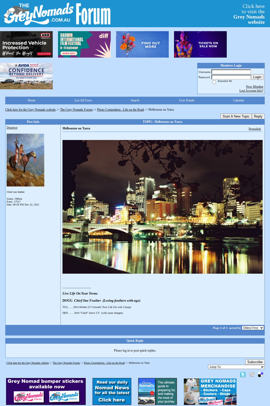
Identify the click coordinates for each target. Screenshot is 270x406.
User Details (187, 100)
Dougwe (12, 127)
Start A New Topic (236, 116)
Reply (258, 116)
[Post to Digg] (252, 374)
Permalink (255, 128)
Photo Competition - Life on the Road (120, 109)
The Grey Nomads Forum (76, 109)
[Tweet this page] (243, 374)
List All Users (83, 100)
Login (257, 77)
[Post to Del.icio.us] (261, 374)
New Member (254, 86)
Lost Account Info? (251, 90)
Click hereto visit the (249, 14)
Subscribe (255, 362)
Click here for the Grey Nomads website (30, 109)
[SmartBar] (26, 44)
